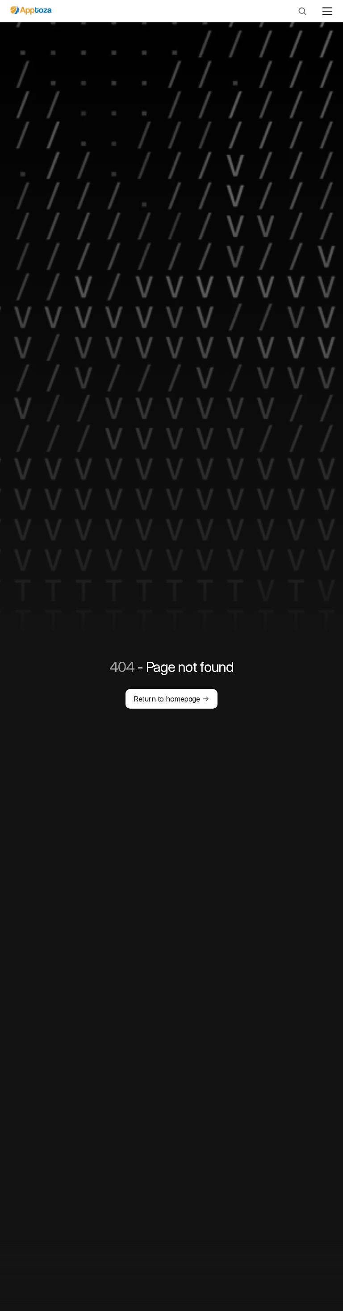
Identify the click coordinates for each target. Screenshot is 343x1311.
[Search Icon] (302, 11)
